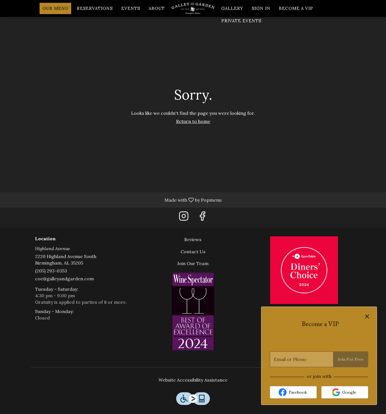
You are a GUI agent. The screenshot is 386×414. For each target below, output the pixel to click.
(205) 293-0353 (51, 271)
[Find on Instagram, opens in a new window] (184, 217)
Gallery (232, 8)
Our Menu (55, 8)
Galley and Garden (304, 270)
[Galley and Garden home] (193, 8)
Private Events (241, 20)
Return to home (193, 121)
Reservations (95, 8)
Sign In (261, 8)
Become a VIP (296, 8)
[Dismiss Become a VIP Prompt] (367, 316)
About (157, 8)
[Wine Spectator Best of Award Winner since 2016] (193, 311)
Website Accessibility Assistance (193, 380)
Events (130, 8)
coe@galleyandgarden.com (64, 278)
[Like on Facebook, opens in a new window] (202, 217)
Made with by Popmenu (113, 199)
